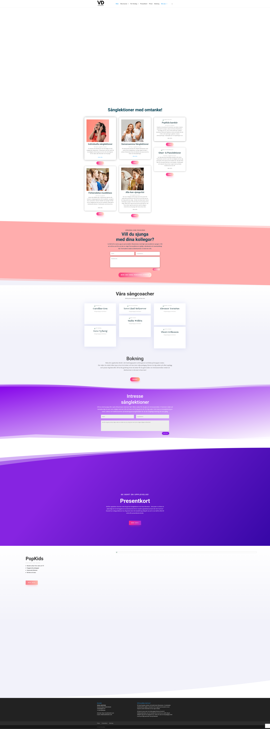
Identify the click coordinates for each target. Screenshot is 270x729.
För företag (133, 4)
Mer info (135, 522)
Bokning (156, 4)
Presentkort (143, 4)
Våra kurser (123, 4)
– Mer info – (100, 157)
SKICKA (165, 433)
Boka (100, 163)
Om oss (163, 4)
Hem (117, 4)
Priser (151, 4)
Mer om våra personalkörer (135, 275)
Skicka (156, 269)
